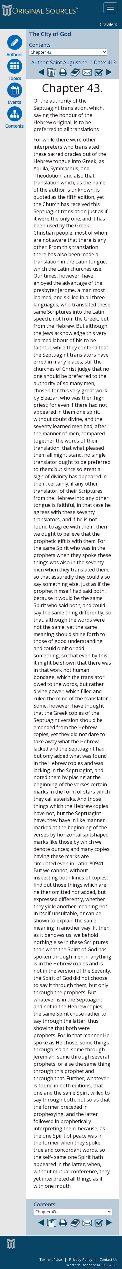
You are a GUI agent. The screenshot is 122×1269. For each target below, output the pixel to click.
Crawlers (108, 24)
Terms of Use (50, 1259)
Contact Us (108, 1259)
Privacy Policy (80, 1259)
